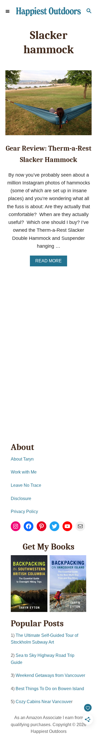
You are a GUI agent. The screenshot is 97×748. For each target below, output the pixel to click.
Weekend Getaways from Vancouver (50, 675)
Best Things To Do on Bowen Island (50, 688)
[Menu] (8, 11)
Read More (50, 262)
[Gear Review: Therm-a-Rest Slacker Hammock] (48, 105)
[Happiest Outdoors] (48, 11)
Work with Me (24, 472)
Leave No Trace (26, 485)
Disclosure (21, 498)
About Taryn (22, 459)
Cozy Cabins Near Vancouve (43, 701)
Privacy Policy (24, 511)
